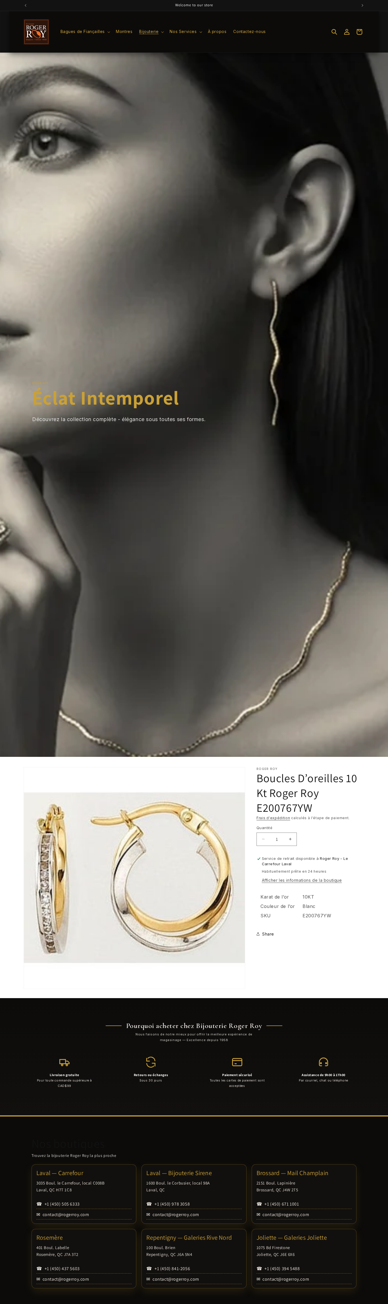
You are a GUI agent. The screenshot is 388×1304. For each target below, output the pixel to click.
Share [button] (268, 934)
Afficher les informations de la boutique (302, 880)
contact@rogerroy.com (62, 1215)
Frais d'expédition (273, 818)
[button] (85, 32)
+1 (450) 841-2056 (168, 1269)
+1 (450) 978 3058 (168, 1204)
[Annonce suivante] (362, 5)
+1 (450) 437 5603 (58, 1269)
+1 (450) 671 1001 (277, 1204)
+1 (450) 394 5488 (278, 1269)
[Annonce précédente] (25, 5)
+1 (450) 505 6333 (58, 1204)
